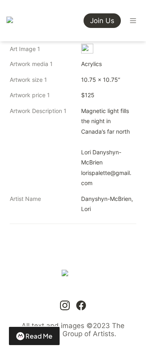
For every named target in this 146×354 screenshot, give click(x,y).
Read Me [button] (39, 336)
